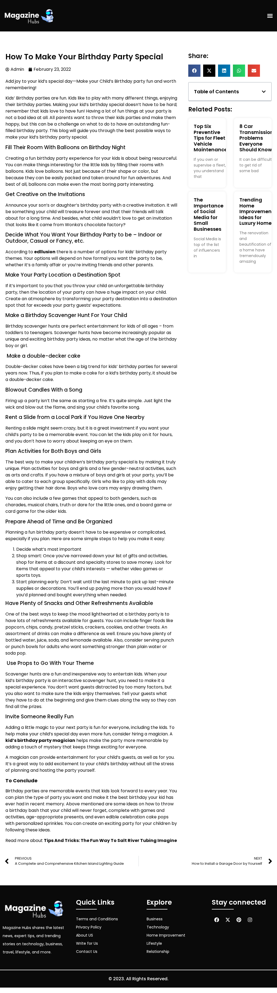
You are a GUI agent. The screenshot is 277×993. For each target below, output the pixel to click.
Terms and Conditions (97, 919)
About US (84, 935)
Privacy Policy (88, 927)
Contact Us (86, 951)
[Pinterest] (239, 920)
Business (155, 919)
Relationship (158, 951)
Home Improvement (166, 935)
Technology (158, 927)
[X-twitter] (228, 920)
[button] (269, 15)
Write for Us (87, 943)
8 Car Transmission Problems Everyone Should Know (256, 138)
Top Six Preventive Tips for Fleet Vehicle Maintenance (210, 138)
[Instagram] (250, 920)
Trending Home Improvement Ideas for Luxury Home (256, 211)
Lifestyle (154, 943)
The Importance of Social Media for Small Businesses (208, 214)
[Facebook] (217, 920)
